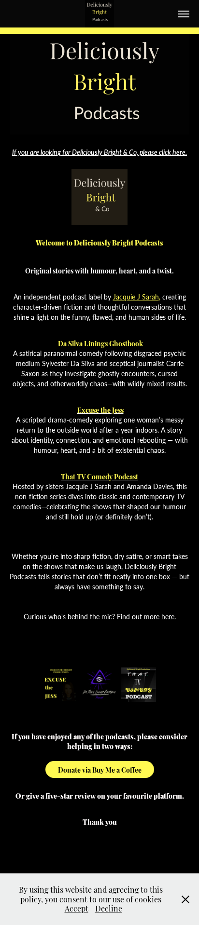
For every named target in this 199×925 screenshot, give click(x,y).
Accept (76, 908)
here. (168, 616)
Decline (108, 908)
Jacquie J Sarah (136, 296)
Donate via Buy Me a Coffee (100, 769)
